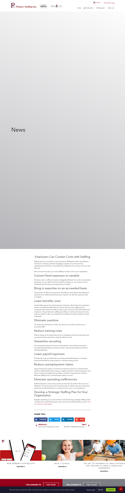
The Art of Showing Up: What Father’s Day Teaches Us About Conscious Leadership (104, 466)
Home (79, 8)
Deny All (100, 489)
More (110, 8)
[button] (41, 419)
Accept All (111, 489)
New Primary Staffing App (21, 463)
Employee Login (109, 3)
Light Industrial (88, 8)
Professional (100, 8)
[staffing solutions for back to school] (62, 450)
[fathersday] (104, 450)
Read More (21, 466)
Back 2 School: (62, 463)
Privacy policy (91, 490)
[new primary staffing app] (21, 450)
